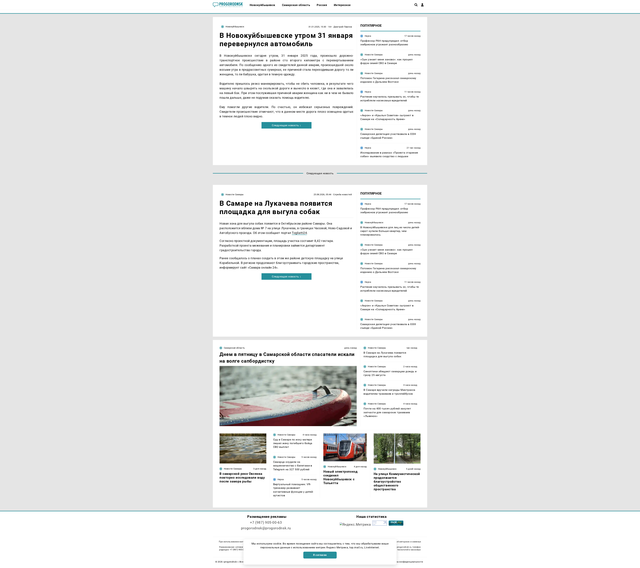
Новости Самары (374, 54)
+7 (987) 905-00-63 (266, 522)
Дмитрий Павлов (343, 27)
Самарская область (234, 348)
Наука (368, 36)
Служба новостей (342, 194)
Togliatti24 (299, 233)
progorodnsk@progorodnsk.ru (266, 528)
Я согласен (320, 554)
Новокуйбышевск (235, 26)
